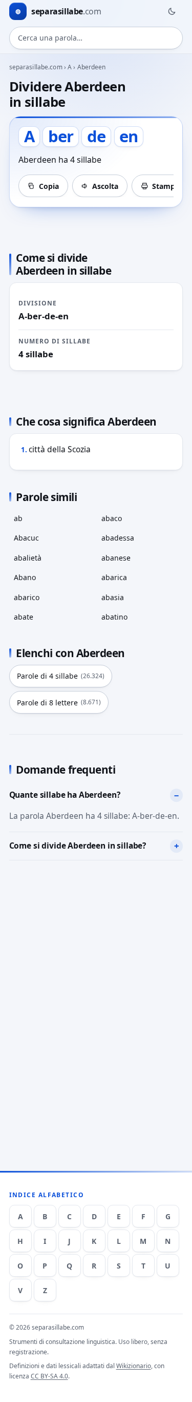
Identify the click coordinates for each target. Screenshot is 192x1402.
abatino (114, 617)
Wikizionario (133, 1365)
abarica (114, 577)
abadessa (117, 538)
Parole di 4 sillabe (60, 676)
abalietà (27, 558)
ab (18, 518)
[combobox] (96, 38)
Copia (49, 186)
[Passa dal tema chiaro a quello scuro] (171, 11)
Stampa (165, 186)
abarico (26, 597)
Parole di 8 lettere (59, 702)
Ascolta (105, 186)
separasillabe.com (35, 67)
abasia (112, 597)
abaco (111, 518)
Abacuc (26, 538)
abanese (116, 558)
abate (23, 617)
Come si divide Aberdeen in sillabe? (77, 845)
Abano (25, 577)
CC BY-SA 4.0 (49, 1376)
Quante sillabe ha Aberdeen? (64, 794)
